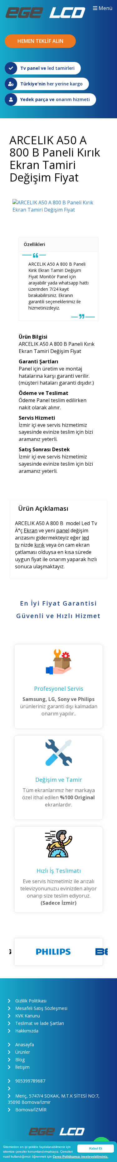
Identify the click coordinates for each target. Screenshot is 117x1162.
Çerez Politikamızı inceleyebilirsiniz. (80, 1156)
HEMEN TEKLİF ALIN (40, 41)
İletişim (22, 1067)
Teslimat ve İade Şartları (39, 1023)
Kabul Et (95, 1148)
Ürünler (22, 1052)
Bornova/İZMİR (30, 1110)
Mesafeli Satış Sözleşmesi (41, 1008)
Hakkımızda (26, 1031)
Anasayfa (24, 1044)
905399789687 (30, 1081)
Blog (20, 1059)
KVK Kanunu (27, 1016)
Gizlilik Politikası (30, 1001)
